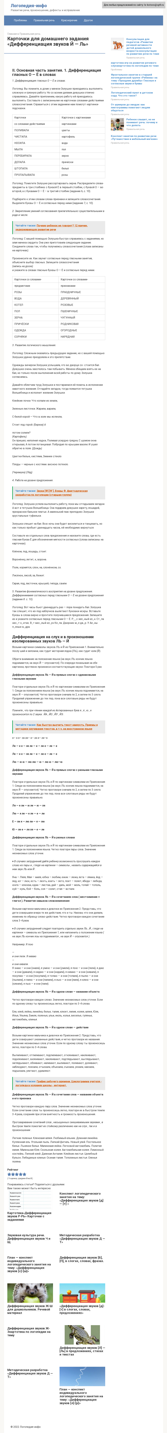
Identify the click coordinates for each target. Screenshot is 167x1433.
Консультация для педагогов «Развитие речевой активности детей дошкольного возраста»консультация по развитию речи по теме (142, 46)
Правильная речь (44, 20)
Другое (88, 20)
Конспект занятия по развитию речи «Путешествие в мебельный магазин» (134, 137)
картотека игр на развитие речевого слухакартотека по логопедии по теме (135, 64)
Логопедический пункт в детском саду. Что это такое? (132, 94)
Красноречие (69, 20)
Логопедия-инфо (29, 5)
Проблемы (20, 20)
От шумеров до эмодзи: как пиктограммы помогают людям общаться (130, 107)
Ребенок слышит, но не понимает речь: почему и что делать (141, 122)
